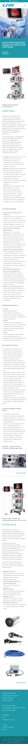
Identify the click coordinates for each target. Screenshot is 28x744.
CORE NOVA (5, 52)
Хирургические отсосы (8, 719)
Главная (5, 724)
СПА (4, 717)
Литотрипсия (6, 715)
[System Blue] (14, 628)
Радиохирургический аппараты (10, 695)
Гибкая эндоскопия (7, 700)
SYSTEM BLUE (5, 54)
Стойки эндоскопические (9, 705)
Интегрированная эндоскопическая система (14, 707)
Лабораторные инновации (9, 693)
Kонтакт (5, 729)
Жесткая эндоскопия (8, 698)
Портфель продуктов (8, 727)
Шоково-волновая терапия (9, 710)
